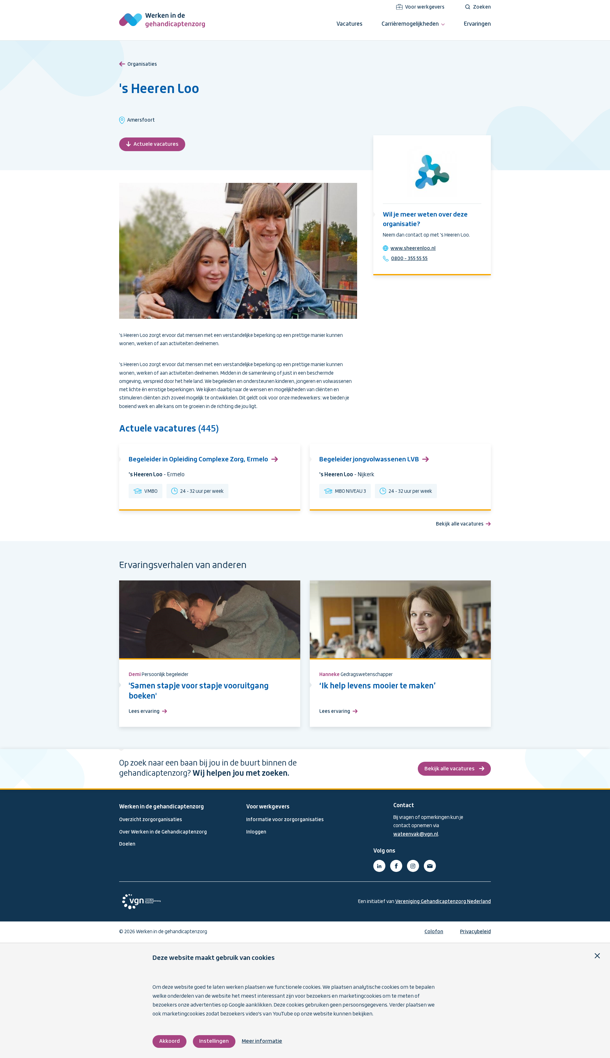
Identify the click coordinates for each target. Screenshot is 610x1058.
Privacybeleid (475, 932)
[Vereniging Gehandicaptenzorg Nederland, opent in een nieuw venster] (141, 901)
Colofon (433, 932)
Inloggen (256, 832)
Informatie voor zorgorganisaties (285, 820)
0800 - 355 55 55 (409, 259)
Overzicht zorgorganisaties (150, 820)
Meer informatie (262, 1041)
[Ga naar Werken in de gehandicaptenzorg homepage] (162, 20)
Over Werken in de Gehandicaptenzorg (163, 832)
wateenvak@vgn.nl (415, 834)
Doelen (127, 844)
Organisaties (142, 64)
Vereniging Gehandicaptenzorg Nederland (443, 902)
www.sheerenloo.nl (413, 248)
